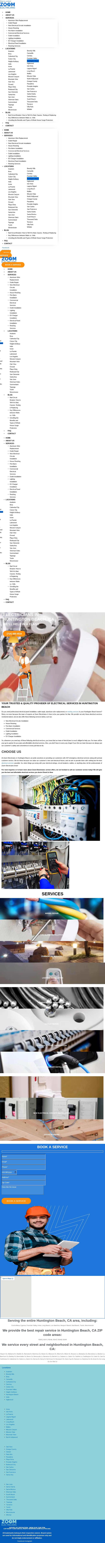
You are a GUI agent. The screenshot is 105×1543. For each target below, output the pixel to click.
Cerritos (29, 56)
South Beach (31, 99)
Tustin (10, 107)
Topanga (11, 105)
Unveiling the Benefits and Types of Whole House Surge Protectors (30, 120)
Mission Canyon (13, 76)
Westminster (12, 110)
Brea (9, 54)
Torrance (30, 104)
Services (10, 18)
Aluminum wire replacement (52, 1002)
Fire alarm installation (51, 935)
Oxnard (10, 84)
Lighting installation (52, 978)
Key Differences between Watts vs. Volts (21, 118)
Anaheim (11, 51)
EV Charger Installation (16, 41)
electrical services (8, 763)
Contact (10, 126)
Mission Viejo (31, 76)
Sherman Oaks (13, 99)
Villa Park (30, 107)
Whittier (29, 109)
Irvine (10, 66)
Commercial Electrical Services (18, 33)
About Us (10, 15)
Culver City (12, 59)
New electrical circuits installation (51, 1113)
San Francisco (32, 91)
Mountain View (13, 79)
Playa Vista (12, 87)
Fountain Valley (32, 58)
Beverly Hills (31, 51)
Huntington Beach (33, 61)
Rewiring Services (14, 46)
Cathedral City (13, 56)
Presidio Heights (32, 86)
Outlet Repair (12, 23)
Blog (8, 112)
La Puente (11, 69)
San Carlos (30, 89)
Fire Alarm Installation (15, 30)
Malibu (29, 73)
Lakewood (11, 71)
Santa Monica (31, 96)
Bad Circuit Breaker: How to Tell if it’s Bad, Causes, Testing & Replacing (32, 115)
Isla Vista (30, 66)
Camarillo (30, 53)
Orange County (32, 81)
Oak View (11, 82)
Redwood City (13, 89)
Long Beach (31, 71)
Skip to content (5, 1)
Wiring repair (51, 913)
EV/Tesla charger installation (52, 1067)
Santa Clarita (31, 94)
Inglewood (30, 63)
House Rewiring (13, 28)
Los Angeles (12, 74)
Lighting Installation (14, 38)
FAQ (7, 123)
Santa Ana (11, 94)
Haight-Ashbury (13, 61)
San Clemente (13, 92)
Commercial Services (51, 956)
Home (8, 12)
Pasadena (30, 84)
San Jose (11, 97)
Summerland (12, 102)
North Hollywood (32, 79)
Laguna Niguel (32, 68)
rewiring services (73, 711)
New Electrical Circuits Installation (19, 25)
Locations (10, 48)
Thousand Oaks (32, 101)
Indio (9, 64)
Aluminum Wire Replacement (18, 20)
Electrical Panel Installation (17, 43)
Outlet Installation (14, 36)
